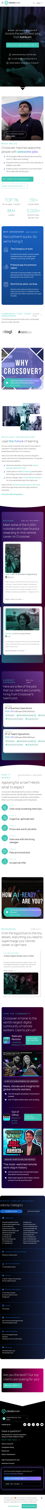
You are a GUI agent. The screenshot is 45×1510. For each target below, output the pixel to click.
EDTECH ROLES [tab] (34, 1211)
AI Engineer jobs (6, 1237)
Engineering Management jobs (11, 1224)
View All (35, 929)
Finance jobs (5, 1309)
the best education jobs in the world (26, 485)
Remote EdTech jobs (7, 1353)
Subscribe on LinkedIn (32, 1039)
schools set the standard (31, 477)
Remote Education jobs (8, 1351)
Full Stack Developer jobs (30, 1228)
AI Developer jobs (7, 1235)
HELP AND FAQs (10, 1440)
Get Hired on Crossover (16, 179)
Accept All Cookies (29, 1506)
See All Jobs (30, 681)
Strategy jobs (5, 1297)
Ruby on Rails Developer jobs (31, 1241)
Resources (5, 1451)
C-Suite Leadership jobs (8, 1267)
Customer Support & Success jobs (11, 1279)
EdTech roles (21, 468)
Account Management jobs (9, 1335)
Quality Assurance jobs (8, 1228)
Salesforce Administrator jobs (10, 1230)
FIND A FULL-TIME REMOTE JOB (20, 45)
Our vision (32, 232)
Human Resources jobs (8, 1293)
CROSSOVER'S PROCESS (30, 775)
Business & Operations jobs (9, 1295)
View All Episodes (30, 1117)
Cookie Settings (13, 1506)
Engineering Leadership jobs (10, 1222)
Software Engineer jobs (8, 1233)
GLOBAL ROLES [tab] (11, 1211)
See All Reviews (29, 521)
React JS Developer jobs (29, 1239)
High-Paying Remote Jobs (11, 1460)
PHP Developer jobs (28, 1235)
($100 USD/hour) (28, 711)
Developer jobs (27, 1222)
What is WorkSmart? (8, 1454)
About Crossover (7, 1444)
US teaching (26, 471)
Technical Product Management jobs (12, 1321)
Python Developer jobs (29, 1237)
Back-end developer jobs (9, 1239)
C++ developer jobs (7, 1243)
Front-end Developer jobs (30, 1226)
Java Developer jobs (28, 1230)
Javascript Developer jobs (30, 1233)
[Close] (41, 1498)
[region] (22, 1502)
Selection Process (8, 1463)
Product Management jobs (9, 1323)
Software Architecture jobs (9, 1255)
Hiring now (36, 315)
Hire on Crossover (13, 186)
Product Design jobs (7, 1226)
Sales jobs (5, 1337)
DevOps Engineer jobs (29, 1224)
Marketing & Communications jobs (12, 1339)
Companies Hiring (8, 1447)
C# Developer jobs (7, 1241)
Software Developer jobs (30, 1243)
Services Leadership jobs (9, 1281)
